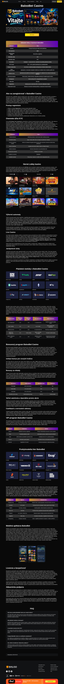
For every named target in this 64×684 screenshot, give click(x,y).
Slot (51, 174)
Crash (38, 174)
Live (24, 174)
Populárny (11, 174)
